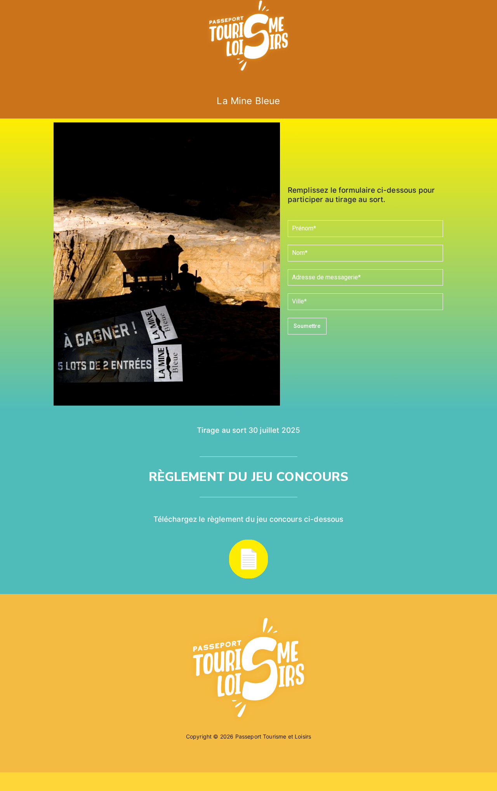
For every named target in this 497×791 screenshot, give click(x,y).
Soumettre (307, 326)
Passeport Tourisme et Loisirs (273, 736)
